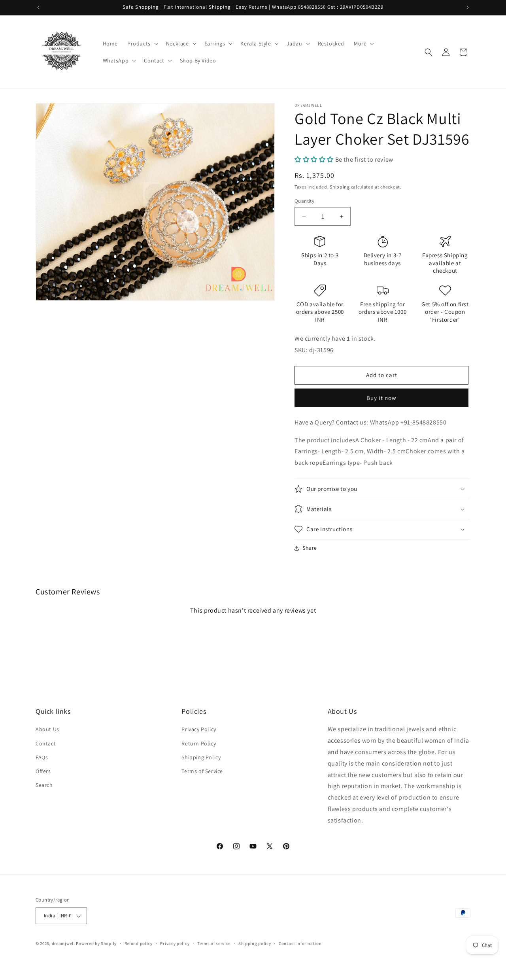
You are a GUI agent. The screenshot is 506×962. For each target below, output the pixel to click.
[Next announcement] (467, 7)
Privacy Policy (198, 729)
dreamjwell (63, 944)
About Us (47, 729)
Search (44, 784)
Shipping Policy (201, 756)
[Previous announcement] (38, 7)
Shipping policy (254, 943)
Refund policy (139, 943)
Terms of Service (202, 771)
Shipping (340, 187)
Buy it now (381, 398)
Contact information (300, 943)
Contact (46, 743)
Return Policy (198, 743)
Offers (43, 771)
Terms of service (213, 943)
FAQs (42, 756)
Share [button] (309, 547)
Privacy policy (174, 943)
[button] (142, 43)
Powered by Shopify (96, 944)
